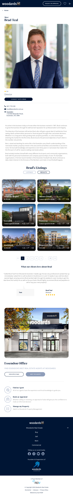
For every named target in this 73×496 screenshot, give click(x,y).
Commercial (36, 445)
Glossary (35, 490)
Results (43, 172)
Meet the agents (35, 374)
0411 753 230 (11, 106)
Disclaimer (28, 490)
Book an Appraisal (20, 397)
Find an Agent (18, 387)
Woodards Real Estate (34, 428)
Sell (36, 436)
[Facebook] (29, 453)
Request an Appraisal (52, 3)
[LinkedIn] (43, 453)
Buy (36, 432)
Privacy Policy (44, 490)
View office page (14, 374)
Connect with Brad (18, 99)
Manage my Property (21, 406)
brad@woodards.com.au (15, 109)
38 (50, 258)
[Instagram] (33, 453)
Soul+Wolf (40, 492)
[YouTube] (38, 453)
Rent (36, 441)
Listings (29, 172)
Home (6, 10)
